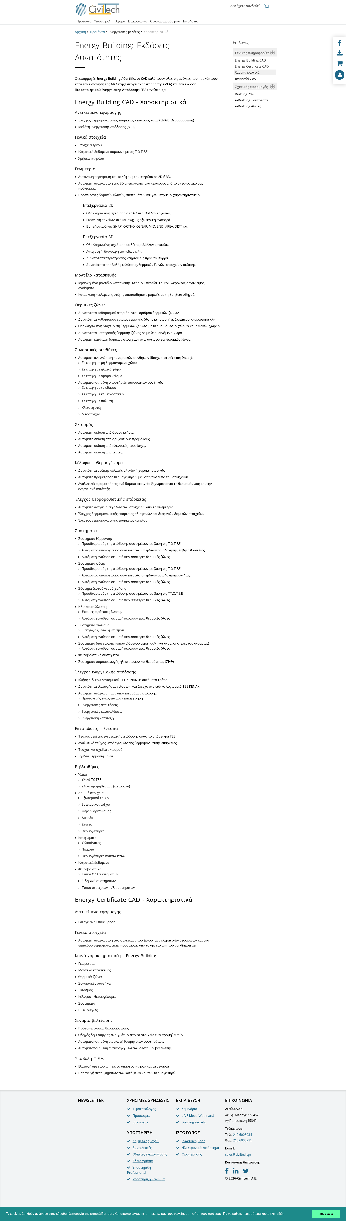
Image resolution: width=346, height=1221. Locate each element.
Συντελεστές (142, 1147)
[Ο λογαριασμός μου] (339, 75)
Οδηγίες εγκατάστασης (150, 1154)
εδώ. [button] (280, 1213)
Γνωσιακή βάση (193, 1141)
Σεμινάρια (189, 1109)
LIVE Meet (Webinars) (198, 1115)
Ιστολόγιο (140, 1122)
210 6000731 (242, 1140)
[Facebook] (339, 43)
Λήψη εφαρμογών (146, 1141)
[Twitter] (246, 1171)
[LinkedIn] (235, 1171)
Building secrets (194, 1122)
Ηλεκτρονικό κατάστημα (200, 1147)
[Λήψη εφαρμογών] (339, 53)
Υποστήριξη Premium (149, 1179)
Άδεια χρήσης (143, 1161)
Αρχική (80, 32)
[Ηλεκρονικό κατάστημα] (339, 63)
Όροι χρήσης (192, 1154)
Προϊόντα (97, 32)
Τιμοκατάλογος (144, 1109)
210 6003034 (242, 1134)
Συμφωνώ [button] (326, 1213)
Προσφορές (141, 1115)
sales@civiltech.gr (238, 1154)
